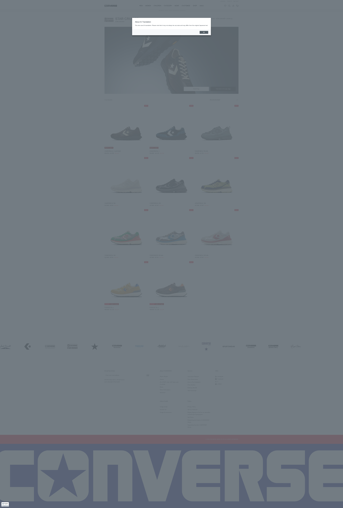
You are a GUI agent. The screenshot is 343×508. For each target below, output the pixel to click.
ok (204, 32)
